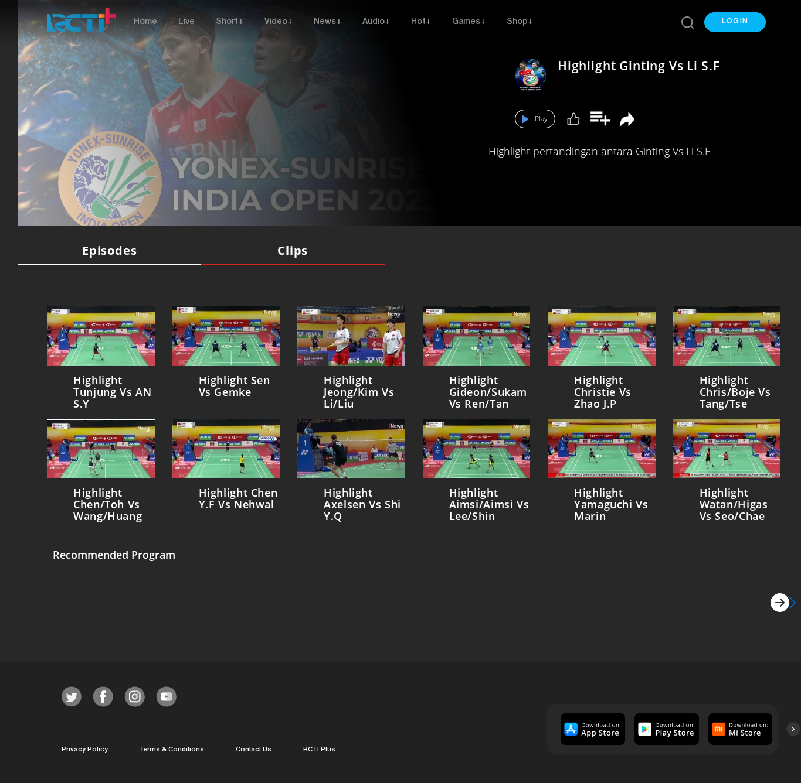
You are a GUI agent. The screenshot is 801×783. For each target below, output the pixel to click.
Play (541, 119)
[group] (591, 729)
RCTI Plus (319, 750)
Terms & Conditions (172, 750)
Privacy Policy (85, 750)
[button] (735, 22)
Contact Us (253, 750)
